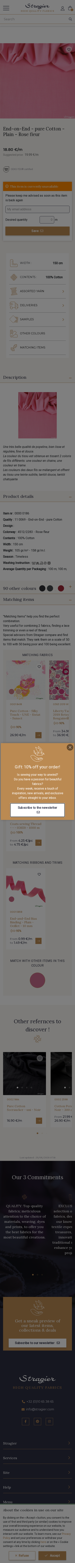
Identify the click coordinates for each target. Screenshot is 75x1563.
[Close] (70, 747)
